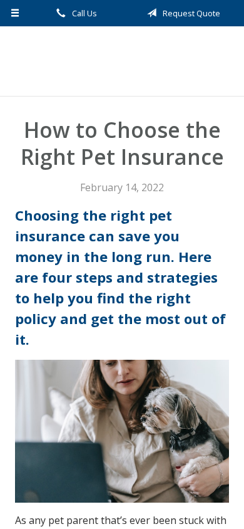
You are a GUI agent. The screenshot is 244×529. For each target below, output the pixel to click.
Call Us (83, 13)
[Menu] (15, 13)
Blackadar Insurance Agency (122, 61)
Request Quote (190, 13)
